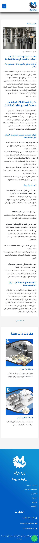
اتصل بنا (34, 506)
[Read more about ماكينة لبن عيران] (19, 353)
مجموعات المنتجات (30, 490)
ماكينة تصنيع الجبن (25, 418)
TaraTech (19, 539)
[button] (34, 538)
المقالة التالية (19, 321)
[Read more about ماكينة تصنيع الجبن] (19, 401)
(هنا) (34, 67)
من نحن (34, 502)
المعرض (34, 494)
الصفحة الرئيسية (31, 485)
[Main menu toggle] (4, 6)
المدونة (34, 498)
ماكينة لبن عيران (26, 369)
